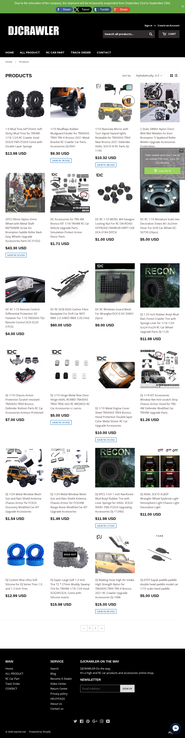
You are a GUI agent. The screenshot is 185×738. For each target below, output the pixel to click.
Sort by (126, 75)
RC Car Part (55, 52)
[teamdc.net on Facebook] (81, 721)
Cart (171, 34)
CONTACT (104, 52)
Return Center (59, 688)
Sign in (148, 25)
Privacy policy (59, 693)
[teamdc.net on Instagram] (102, 721)
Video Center (58, 683)
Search (54, 668)
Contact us (56, 708)
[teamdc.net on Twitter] (75, 721)
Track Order (81, 52)
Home (9, 52)
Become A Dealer (61, 678)
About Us (56, 704)
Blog (53, 673)
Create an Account (169, 25)
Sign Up (127, 688)
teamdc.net (20, 731)
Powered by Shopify (40, 731)
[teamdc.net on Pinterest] (88, 721)
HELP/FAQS (57, 698)
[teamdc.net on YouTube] (108, 721)
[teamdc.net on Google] (94, 721)
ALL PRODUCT (30, 52)
